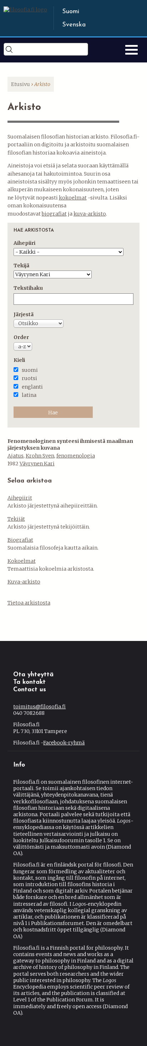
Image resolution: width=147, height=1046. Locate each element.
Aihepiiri (24, 243)
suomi (30, 370)
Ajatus (15, 456)
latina (29, 395)
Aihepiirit (19, 498)
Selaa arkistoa (29, 481)
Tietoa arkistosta (28, 603)
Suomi (70, 12)
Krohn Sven (40, 456)
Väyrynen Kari (37, 463)
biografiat (54, 214)
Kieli (19, 360)
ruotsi (29, 378)
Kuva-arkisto (23, 581)
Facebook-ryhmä (64, 742)
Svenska (74, 25)
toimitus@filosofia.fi (39, 706)
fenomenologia (75, 456)
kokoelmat (73, 197)
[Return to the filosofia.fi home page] (25, 9)
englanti (32, 387)
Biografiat (20, 540)
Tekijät (16, 519)
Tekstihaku (28, 288)
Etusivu (20, 84)
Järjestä (24, 314)
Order (21, 337)
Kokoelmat (21, 561)
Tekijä (21, 265)
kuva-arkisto (90, 214)
